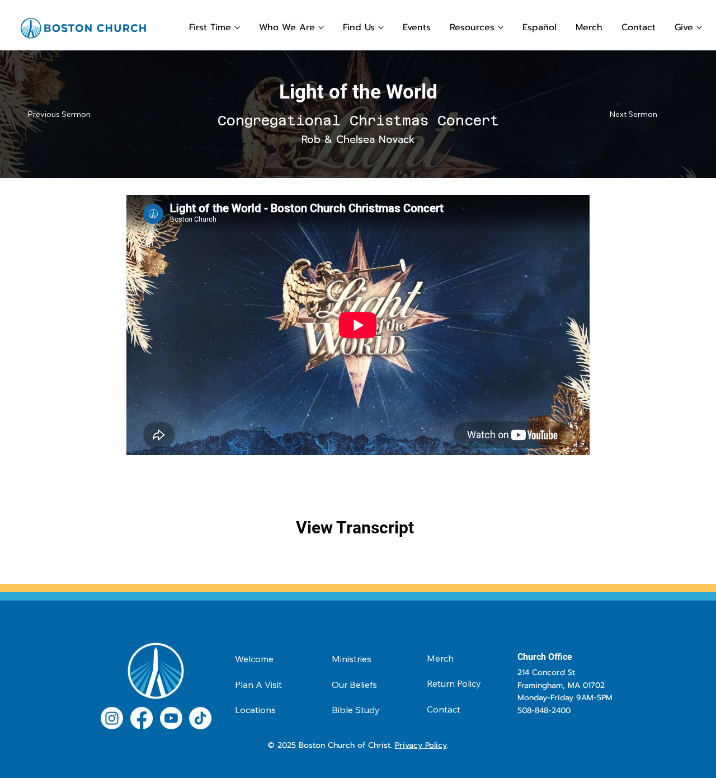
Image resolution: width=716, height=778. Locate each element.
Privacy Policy (421, 745)
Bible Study (356, 709)
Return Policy (454, 683)
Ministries (351, 658)
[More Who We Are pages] (321, 27)
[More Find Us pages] (381, 27)
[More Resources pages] (500, 27)
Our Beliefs (354, 684)
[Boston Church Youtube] (171, 718)
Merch (440, 658)
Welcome (254, 658)
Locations (255, 709)
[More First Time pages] (237, 27)
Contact (443, 709)
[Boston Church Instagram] (112, 718)
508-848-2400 (544, 710)
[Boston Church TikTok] (200, 718)
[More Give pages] (699, 27)
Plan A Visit (258, 684)
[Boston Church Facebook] (141, 718)
